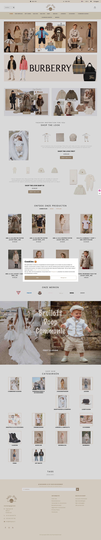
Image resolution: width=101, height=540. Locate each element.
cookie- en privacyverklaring (41, 270)
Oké (37, 277)
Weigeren (54, 271)
